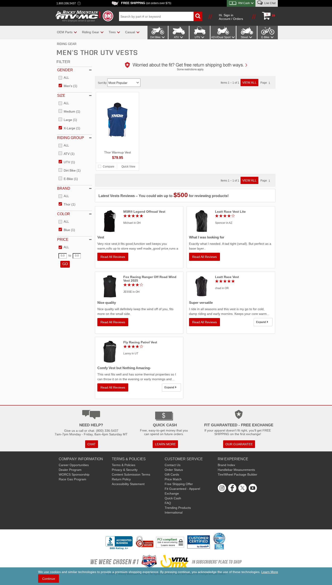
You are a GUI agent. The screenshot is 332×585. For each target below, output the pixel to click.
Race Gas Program (72, 479)
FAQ (168, 503)
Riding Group (70, 138)
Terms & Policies (123, 465)
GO (65, 264)
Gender (65, 70)
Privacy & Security (125, 470)
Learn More (269, 572)
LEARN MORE (165, 444)
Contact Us (172, 465)
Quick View (128, 166)
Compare (108, 166)
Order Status (174, 470)
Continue (48, 578)
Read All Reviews (113, 257)
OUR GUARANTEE (239, 444)
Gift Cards (172, 474)
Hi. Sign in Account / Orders (231, 17)
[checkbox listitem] (63, 78)
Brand (63, 188)
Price (62, 239)
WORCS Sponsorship (74, 474)
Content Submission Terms (131, 474)
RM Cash (244, 3)
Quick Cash (173, 498)
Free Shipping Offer (179, 484)
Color (63, 214)
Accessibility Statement (128, 484)
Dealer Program (70, 470)
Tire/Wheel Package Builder (237, 474)
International (173, 512)
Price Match (173, 479)
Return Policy (121, 479)
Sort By (102, 83)
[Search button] (198, 16)
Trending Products (178, 508)
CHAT (91, 444)
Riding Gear (66, 44)
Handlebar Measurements (236, 470)
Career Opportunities (74, 465)
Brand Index (226, 465)
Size (61, 95)
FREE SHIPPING (146, 3)
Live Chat (270, 3)
